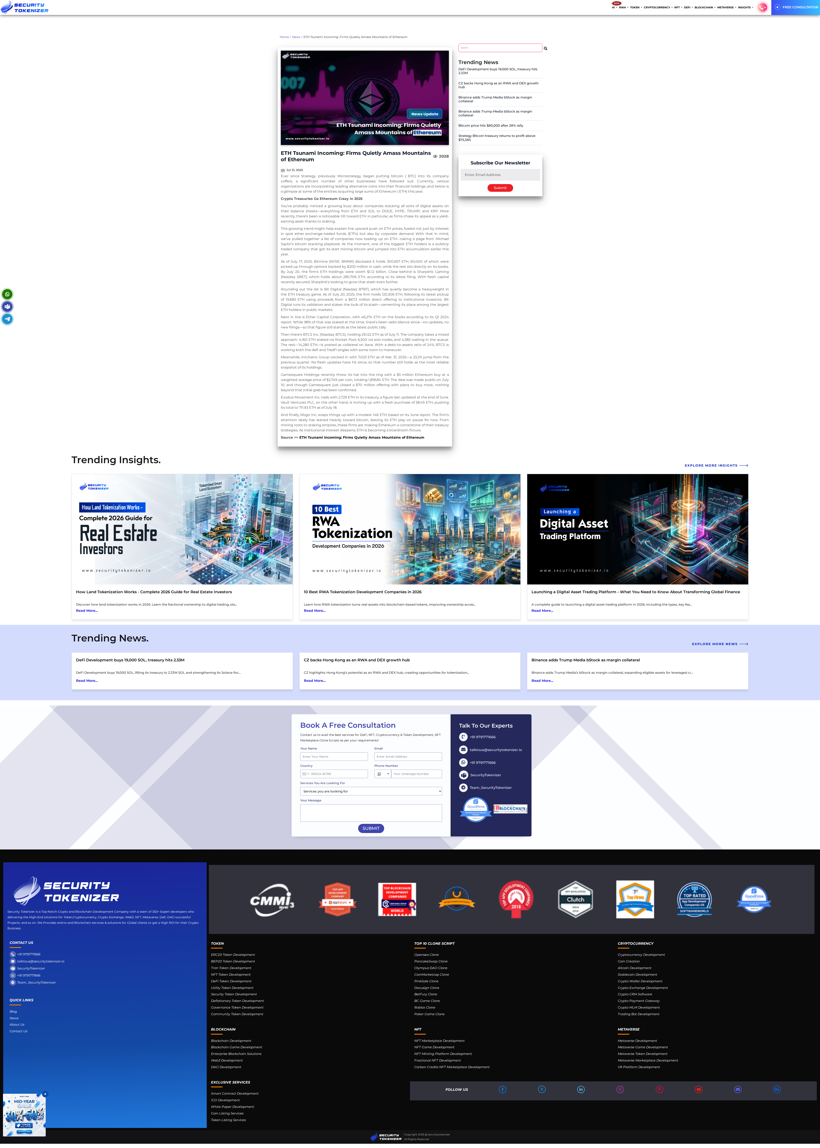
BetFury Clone (425, 994)
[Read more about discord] (738, 1089)
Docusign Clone (426, 988)
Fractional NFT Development (437, 1060)
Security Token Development (234, 994)
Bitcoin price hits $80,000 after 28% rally (490, 125)
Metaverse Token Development (643, 1054)
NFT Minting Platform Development (443, 1054)
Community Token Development (237, 1014)
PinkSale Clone (426, 981)
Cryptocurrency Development (641, 955)
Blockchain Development (231, 1041)
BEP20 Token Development (233, 961)
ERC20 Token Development (233, 955)
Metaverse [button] (725, 7)
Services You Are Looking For (322, 783)
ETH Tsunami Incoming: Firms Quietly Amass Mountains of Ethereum (361, 437)
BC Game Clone (427, 1001)
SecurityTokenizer (31, 968)
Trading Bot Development (638, 1014)
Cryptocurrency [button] (657, 7)
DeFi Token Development (231, 981)
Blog (13, 1011)
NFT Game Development (434, 1047)
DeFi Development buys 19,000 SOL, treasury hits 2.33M (497, 71)
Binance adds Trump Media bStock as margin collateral (495, 99)
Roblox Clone (424, 1007)
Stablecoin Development (637, 974)
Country (306, 766)
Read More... (87, 611)
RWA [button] (623, 7)
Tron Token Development (231, 968)
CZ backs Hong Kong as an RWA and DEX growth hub (498, 85)
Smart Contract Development (235, 1093)
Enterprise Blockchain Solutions (236, 1054)
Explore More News (715, 644)
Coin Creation (629, 961)
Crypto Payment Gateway (639, 1001)
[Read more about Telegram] (7, 319)
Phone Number (386, 766)
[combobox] (305, 774)
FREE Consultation (800, 7)
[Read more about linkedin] (581, 1089)
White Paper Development (232, 1107)
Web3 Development (227, 1060)
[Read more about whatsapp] (7, 294)
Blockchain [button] (704, 7)
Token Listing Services (228, 1120)
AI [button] (613, 7)
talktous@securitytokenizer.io (40, 961)
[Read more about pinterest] (660, 1089)
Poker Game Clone (429, 1014)
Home (284, 37)
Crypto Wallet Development (640, 981)
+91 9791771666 (28, 954)
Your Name (308, 748)
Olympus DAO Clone (430, 968)
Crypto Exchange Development (643, 988)
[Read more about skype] (7, 307)
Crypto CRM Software (635, 994)
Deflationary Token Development (237, 1001)
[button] (762, 7)
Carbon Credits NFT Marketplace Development (452, 1067)
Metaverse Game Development (643, 1047)
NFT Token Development (231, 974)
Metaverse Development (637, 1041)
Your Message (310, 800)
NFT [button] (677, 7)
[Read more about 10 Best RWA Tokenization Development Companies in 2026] (410, 529)
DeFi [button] (687, 7)
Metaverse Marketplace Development (648, 1060)
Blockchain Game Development (236, 1047)
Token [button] (635, 7)
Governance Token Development (237, 1007)
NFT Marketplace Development (439, 1041)
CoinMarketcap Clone (431, 974)
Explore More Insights (712, 465)
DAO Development (226, 1067)
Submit (500, 188)
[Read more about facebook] (503, 1089)
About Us (17, 1024)
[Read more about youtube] (699, 1089)
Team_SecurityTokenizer (36, 982)
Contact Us (18, 1031)
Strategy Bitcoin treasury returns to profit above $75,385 (496, 138)
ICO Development (225, 1100)
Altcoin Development (635, 968)
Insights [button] (744, 7)
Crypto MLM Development (639, 1007)
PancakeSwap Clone (431, 961)
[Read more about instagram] (620, 1089)
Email (378, 748)
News (296, 37)
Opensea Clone (426, 955)
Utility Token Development (232, 988)
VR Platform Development (639, 1067)
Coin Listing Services (227, 1113)
